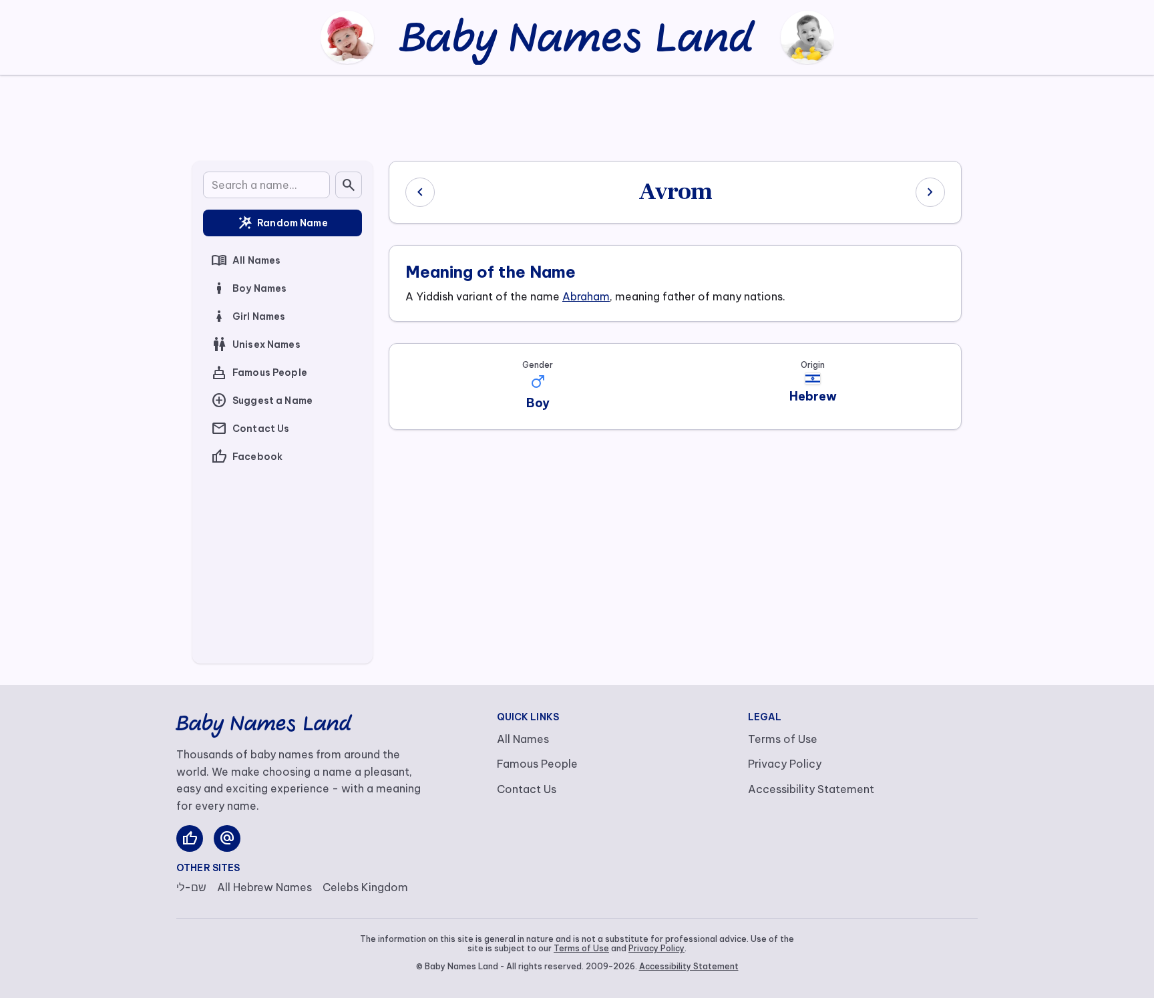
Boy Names (248, 288)
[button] (537, 381)
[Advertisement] (577, 115)
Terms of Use (782, 739)
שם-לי (191, 887)
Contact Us (250, 428)
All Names (245, 260)
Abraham (586, 296)
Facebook (246, 456)
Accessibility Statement (811, 789)
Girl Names (248, 316)
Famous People (259, 372)
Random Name (282, 223)
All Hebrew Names (264, 887)
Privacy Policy (784, 763)
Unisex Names (256, 344)
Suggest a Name (262, 400)
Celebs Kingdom (365, 887)
